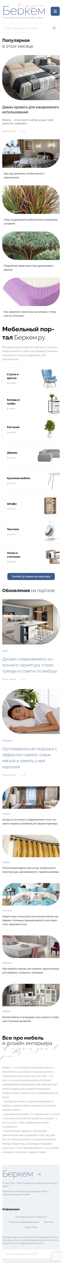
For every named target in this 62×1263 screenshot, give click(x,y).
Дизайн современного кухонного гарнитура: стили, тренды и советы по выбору (29, 665)
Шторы (6, 813)
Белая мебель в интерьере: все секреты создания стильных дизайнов (31, 1019)
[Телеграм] (39, 1174)
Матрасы (7, 963)
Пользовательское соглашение (31, 1217)
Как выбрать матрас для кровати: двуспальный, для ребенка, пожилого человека (30, 970)
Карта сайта (31, 1227)
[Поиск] (54, 28)
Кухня (5, 651)
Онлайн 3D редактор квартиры (31, 576)
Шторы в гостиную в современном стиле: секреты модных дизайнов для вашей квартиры (29, 821)
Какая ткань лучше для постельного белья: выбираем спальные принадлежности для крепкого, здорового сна (30, 920)
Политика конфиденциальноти (24, 1222)
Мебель (6, 1011)
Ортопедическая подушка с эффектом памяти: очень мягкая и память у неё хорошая (29, 757)
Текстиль (7, 910)
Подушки (7, 740)
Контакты (48, 1222)
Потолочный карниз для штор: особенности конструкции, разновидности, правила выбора (30, 869)
